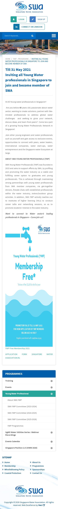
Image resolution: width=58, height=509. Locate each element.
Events (8, 387)
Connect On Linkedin (31, 27)
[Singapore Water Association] (29, 7)
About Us (36, 462)
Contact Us (37, 473)
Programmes (38, 466)
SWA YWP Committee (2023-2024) (22, 406)
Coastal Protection (12, 473)
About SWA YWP (15, 400)
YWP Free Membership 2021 (17, 348)
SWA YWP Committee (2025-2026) (22, 419)
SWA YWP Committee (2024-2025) (22, 413)
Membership (10, 466)
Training (9, 380)
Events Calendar (12, 441)
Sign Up (41, 19)
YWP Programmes (15, 426)
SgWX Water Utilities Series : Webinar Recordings (22, 434)
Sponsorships (38, 469)
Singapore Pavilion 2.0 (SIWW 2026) (21, 447)
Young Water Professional (17, 393)
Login (21, 19)
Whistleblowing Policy (14, 469)
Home (7, 462)
